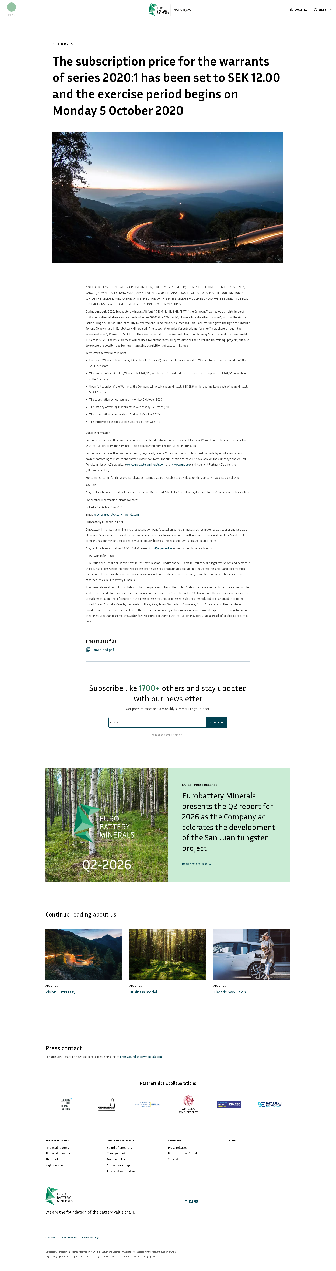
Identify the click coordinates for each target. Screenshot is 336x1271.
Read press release (196, 864)
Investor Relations (57, 1140)
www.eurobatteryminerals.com (145, 464)
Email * (114, 722)
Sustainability (116, 1159)
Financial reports (57, 1147)
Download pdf (100, 649)
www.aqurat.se (181, 464)
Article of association (121, 1171)
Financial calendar (58, 1153)
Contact (234, 1140)
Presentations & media (183, 1153)
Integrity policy (69, 1237)
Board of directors (119, 1147)
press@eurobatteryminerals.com (141, 1056)
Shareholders (55, 1159)
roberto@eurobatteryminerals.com (116, 514)
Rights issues (55, 1165)
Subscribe (174, 1159)
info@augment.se (160, 548)
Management (116, 1153)
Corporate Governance (120, 1140)
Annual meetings (118, 1165)
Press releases (177, 1147)
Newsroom (174, 1140)
